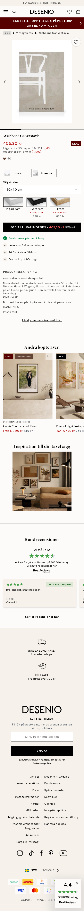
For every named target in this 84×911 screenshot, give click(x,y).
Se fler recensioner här (42, 617)
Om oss (35, 776)
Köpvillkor (50, 797)
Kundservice (52, 783)
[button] (68, 893)
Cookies (49, 803)
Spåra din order (54, 790)
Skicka (42, 751)
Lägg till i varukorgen (42, 227)
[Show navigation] (6, 11)
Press (36, 790)
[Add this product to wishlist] (76, 41)
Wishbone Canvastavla (53, 33)
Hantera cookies (55, 824)
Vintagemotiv (25, 33)
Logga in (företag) (28, 842)
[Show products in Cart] (78, 11)
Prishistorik (10, 312)
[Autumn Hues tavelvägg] (42, 481)
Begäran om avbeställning (61, 817)
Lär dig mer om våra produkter (42, 320)
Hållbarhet (33, 810)
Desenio (53, 900)
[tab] (10, 128)
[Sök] (14, 11)
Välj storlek (10, 182)
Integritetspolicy (55, 810)
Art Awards (32, 835)
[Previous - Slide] (5, 82)
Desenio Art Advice (56, 776)
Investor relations (28, 783)
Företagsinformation (26, 797)
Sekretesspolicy (42, 763)
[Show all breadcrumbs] (7, 33)
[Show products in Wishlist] (69, 11)
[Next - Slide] (79, 82)
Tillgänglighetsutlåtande (24, 817)
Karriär (35, 803)
